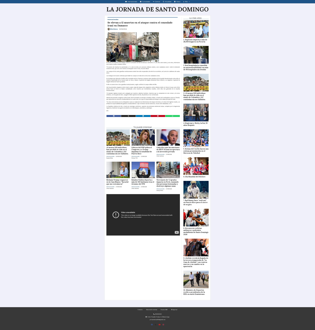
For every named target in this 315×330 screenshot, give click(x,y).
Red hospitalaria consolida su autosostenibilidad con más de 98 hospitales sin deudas (195, 67)
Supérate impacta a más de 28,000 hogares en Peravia (195, 41)
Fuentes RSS (164, 309)
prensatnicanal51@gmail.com (157, 319)
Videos (178, 2)
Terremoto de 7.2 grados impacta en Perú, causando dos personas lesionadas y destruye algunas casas (168, 183)
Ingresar (174, 309)
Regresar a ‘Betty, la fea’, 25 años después (195, 124)
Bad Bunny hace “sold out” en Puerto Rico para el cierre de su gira (195, 202)
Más (186, 2)
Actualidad (168, 2)
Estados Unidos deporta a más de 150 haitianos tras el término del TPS (142, 182)
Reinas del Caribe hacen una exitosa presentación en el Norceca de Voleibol (196, 151)
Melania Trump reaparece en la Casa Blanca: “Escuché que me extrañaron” (117, 182)
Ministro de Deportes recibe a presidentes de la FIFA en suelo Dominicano (194, 292)
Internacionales (132, 2)
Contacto (140, 309)
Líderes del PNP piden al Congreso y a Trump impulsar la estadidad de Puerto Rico (141, 150)
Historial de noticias (151, 309)
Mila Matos (114, 29)
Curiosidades (146, 2)
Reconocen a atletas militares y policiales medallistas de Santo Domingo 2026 (195, 231)
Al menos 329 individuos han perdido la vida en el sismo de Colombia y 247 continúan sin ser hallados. (117, 150)
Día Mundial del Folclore (195, 177)
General (157, 2)
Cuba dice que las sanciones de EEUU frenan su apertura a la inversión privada (168, 149)
